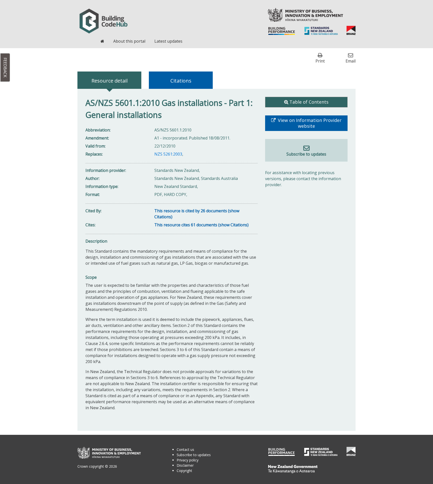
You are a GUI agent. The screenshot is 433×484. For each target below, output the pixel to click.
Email (351, 60)
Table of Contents (309, 102)
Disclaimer (185, 465)
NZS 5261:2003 (168, 154)
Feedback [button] (5, 68)
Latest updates (168, 41)
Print (320, 60)
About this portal (129, 41)
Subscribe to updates (306, 154)
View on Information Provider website (309, 123)
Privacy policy (187, 460)
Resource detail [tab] (109, 80)
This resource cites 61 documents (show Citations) (201, 225)
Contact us (185, 449)
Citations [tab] (180, 80)
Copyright (184, 470)
